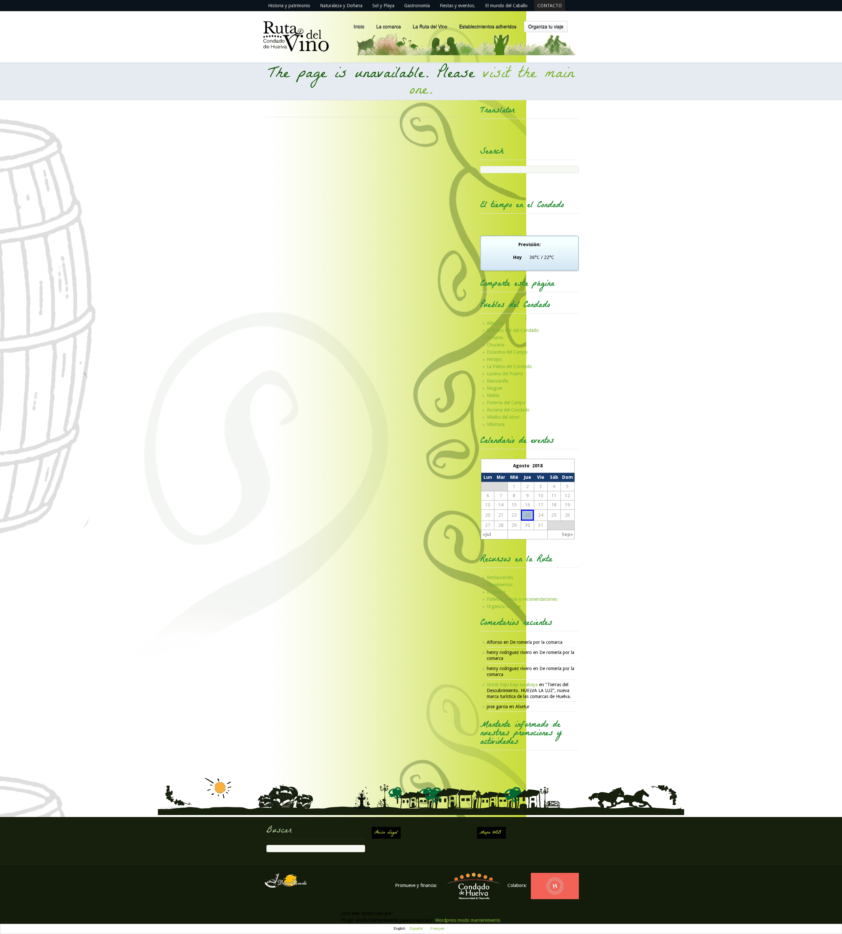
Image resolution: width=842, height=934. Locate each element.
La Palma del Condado (509, 366)
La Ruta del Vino (430, 26)
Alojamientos (499, 584)
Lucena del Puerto (505, 373)
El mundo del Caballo (506, 5)
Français (438, 928)
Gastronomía (417, 5)
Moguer (495, 388)
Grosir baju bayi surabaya (512, 684)
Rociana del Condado (508, 409)
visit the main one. (492, 82)
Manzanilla (497, 381)
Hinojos (494, 359)
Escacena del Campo (507, 352)
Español (416, 928)
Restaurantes (500, 577)
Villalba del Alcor (503, 417)
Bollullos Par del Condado (513, 330)
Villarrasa (496, 424)
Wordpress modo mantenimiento (468, 920)
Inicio (359, 26)
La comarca (388, 26)
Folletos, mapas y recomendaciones (522, 599)
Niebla (493, 395)
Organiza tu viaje (545, 26)
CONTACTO (549, 5)
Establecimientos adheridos (487, 26)
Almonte (495, 323)
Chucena (495, 344)
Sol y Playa (383, 5)
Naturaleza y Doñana (341, 5)
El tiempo (496, 592)
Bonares (495, 337)
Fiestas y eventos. (457, 5)
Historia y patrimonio (289, 5)
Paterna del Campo (506, 402)
